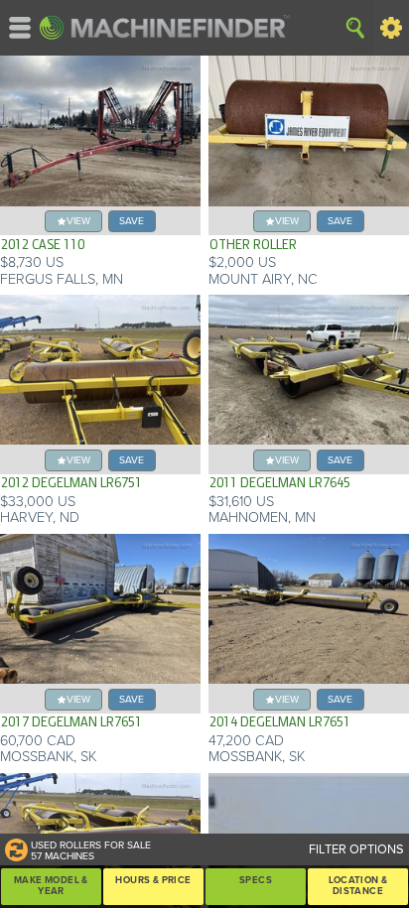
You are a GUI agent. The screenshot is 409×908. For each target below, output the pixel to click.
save (131, 220)
